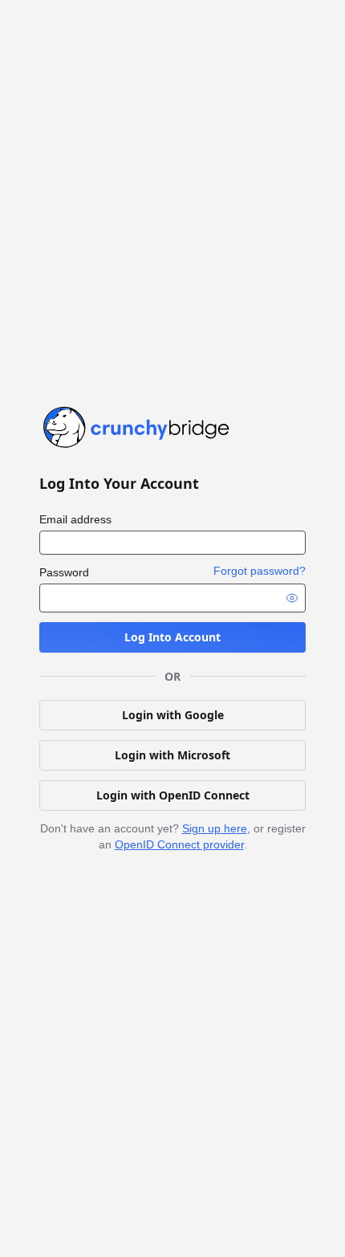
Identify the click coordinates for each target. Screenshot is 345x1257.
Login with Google (173, 714)
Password (64, 572)
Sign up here (214, 828)
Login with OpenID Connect (173, 795)
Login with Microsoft (172, 755)
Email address (75, 519)
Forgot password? (259, 570)
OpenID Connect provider (179, 844)
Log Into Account (172, 637)
